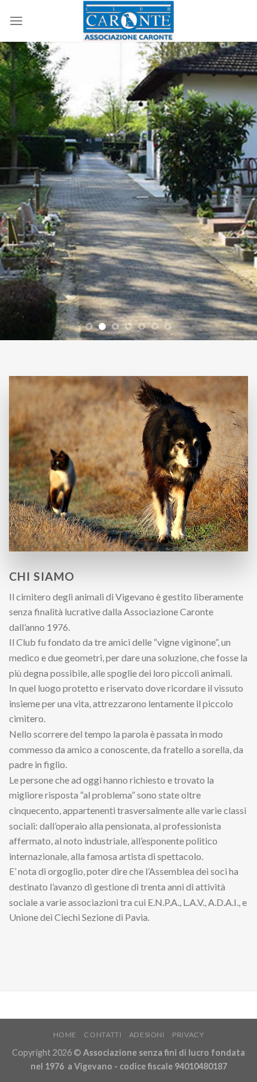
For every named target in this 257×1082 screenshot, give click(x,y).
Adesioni (147, 1034)
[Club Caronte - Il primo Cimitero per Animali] (129, 21)
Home (65, 1034)
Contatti (102, 1034)
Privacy (188, 1034)
